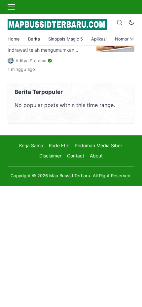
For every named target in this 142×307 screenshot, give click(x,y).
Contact (75, 155)
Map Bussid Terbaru (69, 175)
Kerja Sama (31, 145)
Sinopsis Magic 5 (65, 39)
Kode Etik (59, 145)
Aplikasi (99, 39)
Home (14, 39)
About (96, 155)
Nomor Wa (125, 39)
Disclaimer (50, 155)
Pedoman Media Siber (98, 145)
